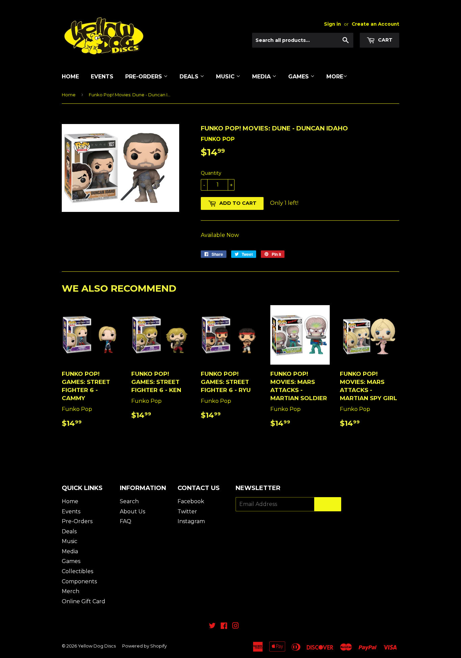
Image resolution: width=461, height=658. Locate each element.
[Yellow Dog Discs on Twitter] (212, 626)
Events (102, 76)
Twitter (187, 511)
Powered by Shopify (144, 646)
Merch (70, 591)
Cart (384, 40)
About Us (132, 511)
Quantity (211, 173)
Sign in (332, 24)
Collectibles (77, 571)
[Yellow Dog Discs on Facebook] (223, 626)
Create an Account (375, 24)
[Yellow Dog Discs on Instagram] (235, 626)
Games (299, 76)
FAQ (125, 521)
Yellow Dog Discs (97, 646)
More (334, 76)
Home (70, 76)
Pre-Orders (144, 76)
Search (129, 501)
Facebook (191, 501)
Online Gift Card (83, 601)
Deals (190, 76)
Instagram (191, 521)
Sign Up (328, 504)
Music (226, 76)
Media (262, 76)
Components (79, 581)
